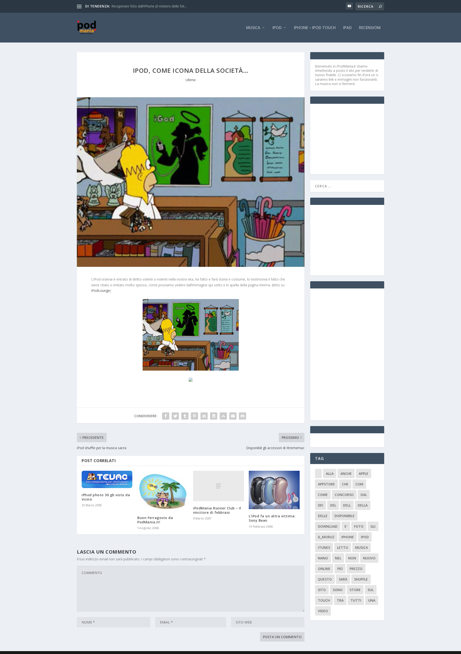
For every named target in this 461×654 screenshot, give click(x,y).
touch (324, 600)
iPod (277, 28)
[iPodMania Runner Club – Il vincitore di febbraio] (218, 486)
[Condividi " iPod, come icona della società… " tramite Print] (242, 416)
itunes (324, 547)
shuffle (361, 579)
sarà (343, 579)
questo (325, 579)
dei (320, 505)
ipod (365, 537)
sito (322, 589)
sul (371, 589)
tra (340, 600)
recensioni (370, 28)
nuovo (369, 558)
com (359, 484)
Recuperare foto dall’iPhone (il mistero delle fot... (149, 6)
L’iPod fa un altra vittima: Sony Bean (272, 518)
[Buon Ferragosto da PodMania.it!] (162, 491)
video (323, 611)
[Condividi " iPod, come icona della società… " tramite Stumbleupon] (223, 416)
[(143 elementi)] (318, 473)
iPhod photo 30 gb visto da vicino (106, 497)
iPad (347, 28)
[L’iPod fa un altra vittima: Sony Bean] (274, 490)
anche (346, 473)
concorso (344, 494)
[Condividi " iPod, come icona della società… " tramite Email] (233, 416)
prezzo (356, 568)
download (328, 526)
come (323, 494)
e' (346, 526)
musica (361, 547)
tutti (356, 600)
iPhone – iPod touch (315, 28)
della (363, 505)
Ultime (191, 80)
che (345, 484)
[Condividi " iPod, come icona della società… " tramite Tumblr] (185, 416)
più (340, 568)
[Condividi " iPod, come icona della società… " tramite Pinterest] (194, 416)
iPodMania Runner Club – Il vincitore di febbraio (217, 510)
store (355, 589)
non (352, 558)
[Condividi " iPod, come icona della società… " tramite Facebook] (165, 416)
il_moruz (326, 537)
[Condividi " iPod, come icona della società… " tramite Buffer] (213, 416)
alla (330, 473)
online (324, 568)
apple (363, 473)
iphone (347, 537)
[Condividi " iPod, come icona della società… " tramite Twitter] (175, 416)
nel (338, 558)
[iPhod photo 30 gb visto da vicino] (107, 479)
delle (323, 515)
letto (342, 547)
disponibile (344, 515)
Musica (253, 28)
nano (323, 558)
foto (359, 526)
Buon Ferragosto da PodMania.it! (155, 519)
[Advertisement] (351, 139)
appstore (326, 484)
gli (373, 526)
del (333, 505)
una (371, 600)
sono (338, 589)
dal (364, 494)
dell (347, 505)
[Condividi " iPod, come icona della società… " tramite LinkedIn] (204, 416)
